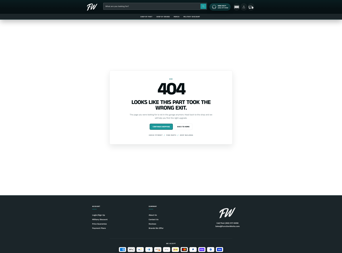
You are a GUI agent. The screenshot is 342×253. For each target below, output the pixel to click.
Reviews (152, 224)
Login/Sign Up (98, 215)
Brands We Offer (156, 228)
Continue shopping (161, 126)
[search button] (203, 6)
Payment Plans (99, 228)
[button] (236, 7)
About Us (153, 215)
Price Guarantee (99, 224)
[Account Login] (244, 6)
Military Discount (100, 219)
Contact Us (153, 219)
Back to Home (183, 126)
